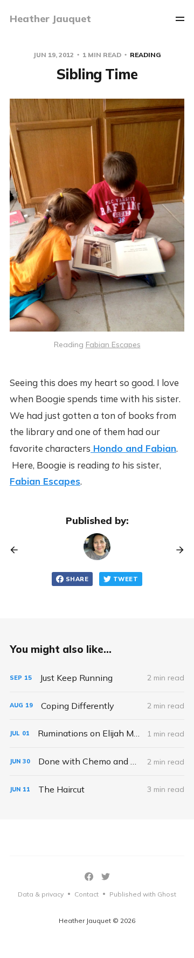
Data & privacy (41, 894)
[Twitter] (105, 876)
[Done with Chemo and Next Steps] (97, 761)
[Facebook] (89, 876)
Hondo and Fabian (133, 448)
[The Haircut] (97, 789)
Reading (145, 55)
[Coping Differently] (97, 706)
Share (77, 579)
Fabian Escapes (45, 481)
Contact (86, 894)
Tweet (125, 579)
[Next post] (176, 550)
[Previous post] (18, 550)
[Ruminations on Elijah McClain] (97, 733)
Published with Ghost (142, 894)
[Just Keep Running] (97, 678)
